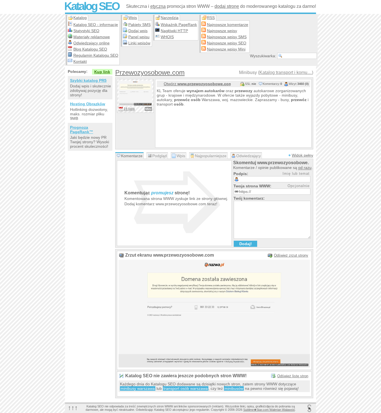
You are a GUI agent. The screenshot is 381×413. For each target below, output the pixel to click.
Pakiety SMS (139, 24)
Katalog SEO (91, 6)
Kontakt (80, 61)
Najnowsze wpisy (222, 30)
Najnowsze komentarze (227, 24)
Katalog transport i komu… (285, 72)
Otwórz (197, 84)
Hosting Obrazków (87, 104)
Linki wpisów (139, 43)
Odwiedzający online (91, 43)
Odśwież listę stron (292, 376)
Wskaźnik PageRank (179, 24)
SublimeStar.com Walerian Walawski (269, 409)
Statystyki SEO (86, 30)
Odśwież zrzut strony (291, 255)
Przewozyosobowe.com (150, 72)
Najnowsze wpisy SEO (226, 43)
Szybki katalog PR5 (88, 80)
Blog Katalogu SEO (90, 49)
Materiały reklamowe (91, 37)
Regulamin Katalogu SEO (95, 55)
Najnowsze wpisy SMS (227, 37)
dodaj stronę (226, 6)
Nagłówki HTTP (174, 30)
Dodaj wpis (138, 30)
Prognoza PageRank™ (81, 129)
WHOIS (167, 37)
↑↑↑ (73, 407)
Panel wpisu (138, 37)
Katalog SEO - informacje (95, 24)
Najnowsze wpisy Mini (226, 49)
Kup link (102, 72)
